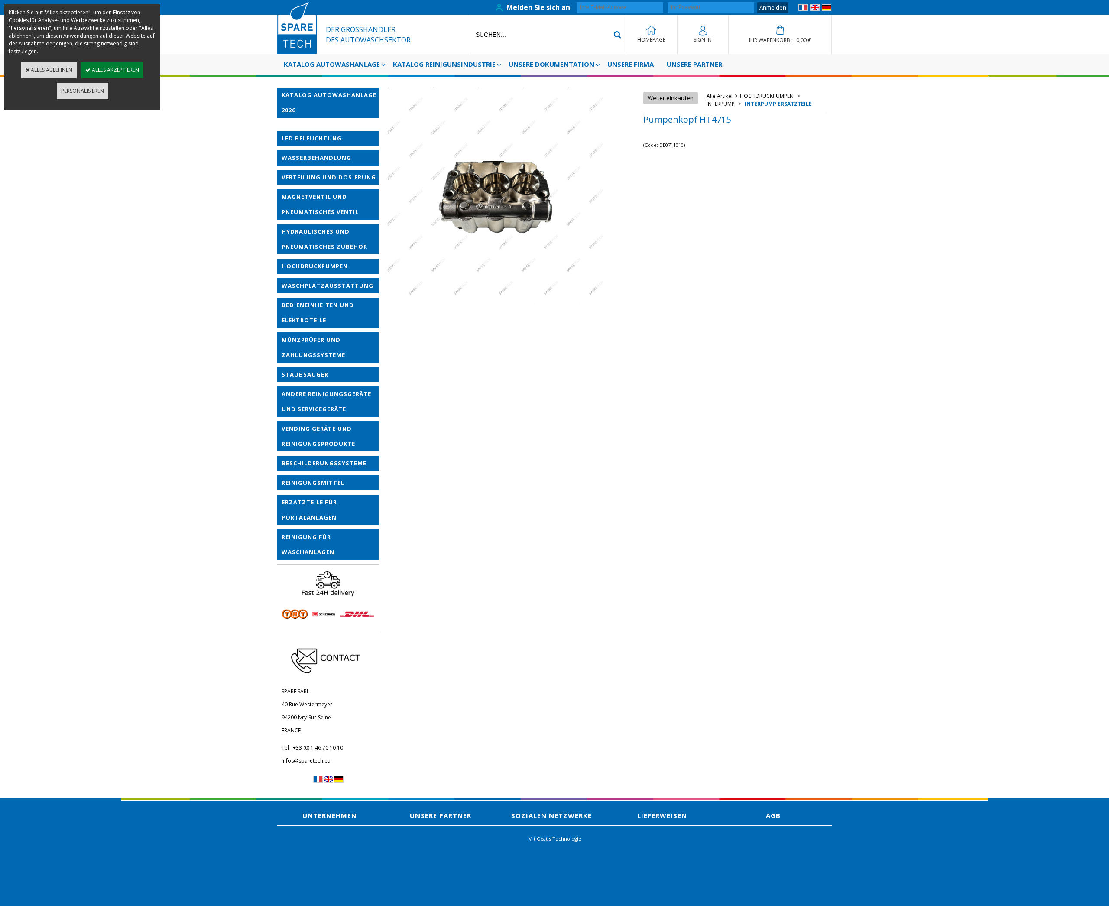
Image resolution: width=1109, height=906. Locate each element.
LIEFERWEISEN (662, 815)
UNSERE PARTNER (694, 64)
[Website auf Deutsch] (826, 9)
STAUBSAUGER (305, 374)
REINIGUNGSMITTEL (313, 483)
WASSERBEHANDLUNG (316, 158)
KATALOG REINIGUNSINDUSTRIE (444, 64)
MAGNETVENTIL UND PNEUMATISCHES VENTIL (320, 204)
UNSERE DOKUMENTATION (551, 64)
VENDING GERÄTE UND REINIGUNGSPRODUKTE (318, 436)
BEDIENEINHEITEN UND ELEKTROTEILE (318, 312)
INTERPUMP (721, 103)
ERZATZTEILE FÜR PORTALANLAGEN (309, 509)
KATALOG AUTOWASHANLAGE (332, 64)
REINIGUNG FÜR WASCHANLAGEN (308, 544)
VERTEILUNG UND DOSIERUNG (329, 177)
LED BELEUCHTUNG (312, 138)
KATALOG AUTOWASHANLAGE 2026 (329, 102)
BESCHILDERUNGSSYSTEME (324, 463)
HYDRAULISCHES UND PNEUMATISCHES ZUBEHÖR (324, 238)
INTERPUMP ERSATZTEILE (777, 103)
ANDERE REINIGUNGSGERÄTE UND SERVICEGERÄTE (326, 401)
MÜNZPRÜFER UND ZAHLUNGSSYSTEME (313, 347)
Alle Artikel (720, 96)
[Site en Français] (803, 9)
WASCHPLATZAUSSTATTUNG (327, 285)
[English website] (815, 9)
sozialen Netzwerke (551, 815)
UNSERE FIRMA (630, 64)
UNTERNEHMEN (329, 815)
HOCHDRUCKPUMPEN (315, 266)
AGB (773, 815)
